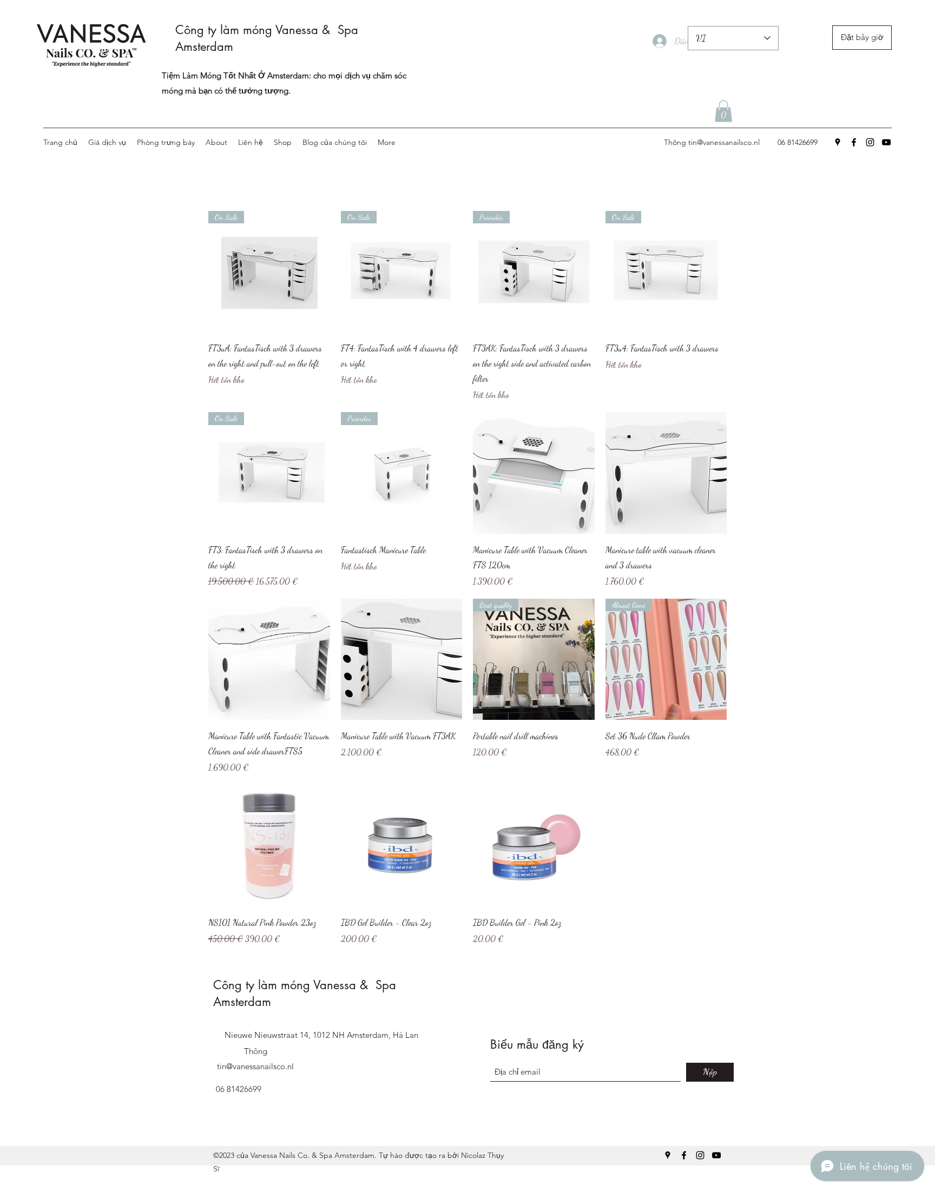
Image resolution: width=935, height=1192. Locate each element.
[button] (723, 111)
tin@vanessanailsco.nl (724, 142)
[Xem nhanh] (534, 473)
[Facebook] (853, 142)
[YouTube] (886, 142)
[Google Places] (837, 142)
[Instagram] (870, 142)
